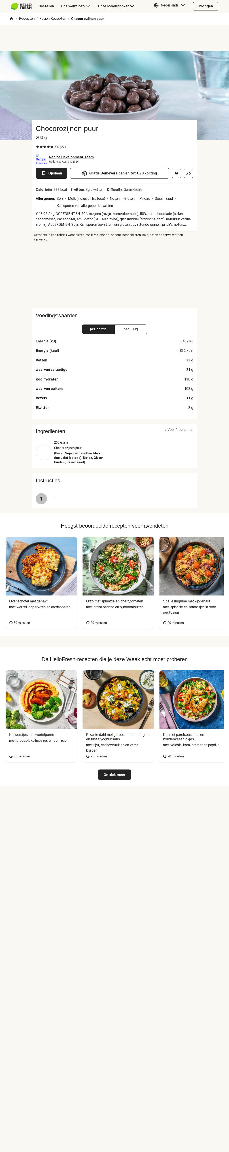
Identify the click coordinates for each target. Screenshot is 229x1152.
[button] (170, 6)
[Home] (11, 19)
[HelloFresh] (21, 6)
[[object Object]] (176, 173)
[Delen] (188, 173)
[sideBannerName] (114, 275)
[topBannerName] (114, 38)
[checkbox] (37, 147)
